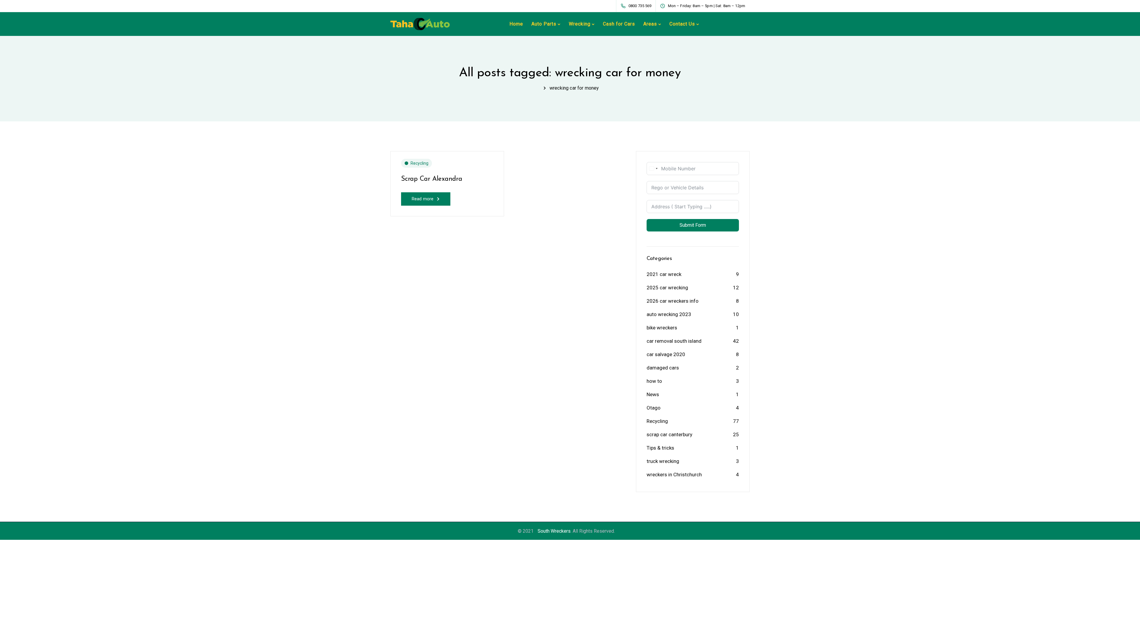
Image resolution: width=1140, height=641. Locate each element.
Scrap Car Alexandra (431, 179)
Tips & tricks (660, 448)
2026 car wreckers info (673, 301)
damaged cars (663, 368)
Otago (654, 408)
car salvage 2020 (666, 354)
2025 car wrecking (667, 288)
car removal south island (674, 341)
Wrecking (579, 24)
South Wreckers (554, 531)
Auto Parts (543, 24)
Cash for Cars (619, 24)
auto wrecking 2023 (669, 314)
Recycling (419, 163)
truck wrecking (663, 461)
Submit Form (693, 225)
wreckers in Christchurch (674, 474)
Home (516, 24)
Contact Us (682, 24)
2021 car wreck (664, 274)
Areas (650, 24)
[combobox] (653, 168)
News (653, 394)
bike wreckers (662, 328)
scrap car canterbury (669, 434)
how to (654, 381)
